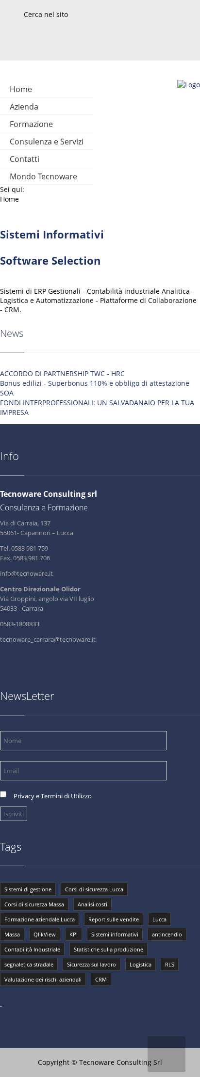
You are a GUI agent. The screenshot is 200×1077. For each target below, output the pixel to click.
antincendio (167, 934)
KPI (73, 934)
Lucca (159, 919)
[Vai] (194, 3)
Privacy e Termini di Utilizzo (53, 796)
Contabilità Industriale (32, 949)
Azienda (24, 106)
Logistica (140, 964)
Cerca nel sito (46, 14)
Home (21, 89)
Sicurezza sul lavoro (91, 964)
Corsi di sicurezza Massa (34, 904)
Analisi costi (92, 904)
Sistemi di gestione (27, 889)
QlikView (44, 934)
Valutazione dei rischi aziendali (43, 979)
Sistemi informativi (114, 934)
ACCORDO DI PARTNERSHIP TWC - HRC (62, 373)
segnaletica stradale (28, 964)
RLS (169, 964)
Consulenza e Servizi (46, 141)
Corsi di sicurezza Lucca (94, 889)
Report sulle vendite (113, 919)
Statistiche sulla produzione (108, 949)
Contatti (24, 159)
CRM (101, 979)
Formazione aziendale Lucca (39, 919)
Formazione (31, 124)
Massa (12, 934)
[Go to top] (166, 1054)
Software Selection (50, 260)
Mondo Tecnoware (43, 176)
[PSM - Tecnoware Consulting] (188, 85)
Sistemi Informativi (52, 234)
